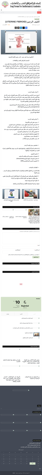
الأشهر (34, 314)
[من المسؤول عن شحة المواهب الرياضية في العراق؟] (30, 370)
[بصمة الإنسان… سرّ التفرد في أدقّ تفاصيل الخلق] (8, 212)
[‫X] (24, 28)
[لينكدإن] (21, 28)
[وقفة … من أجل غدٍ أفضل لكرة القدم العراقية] (34, 433)
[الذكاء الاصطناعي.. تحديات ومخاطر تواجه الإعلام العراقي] (7, 426)
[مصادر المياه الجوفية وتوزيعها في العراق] (36, 325)
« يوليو (40, 468)
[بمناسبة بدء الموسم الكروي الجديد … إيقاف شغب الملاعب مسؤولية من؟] (34, 418)
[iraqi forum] (21, 4)
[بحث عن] (1, 10)
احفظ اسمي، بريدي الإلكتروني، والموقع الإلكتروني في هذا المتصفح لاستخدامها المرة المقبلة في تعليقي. (23, 254)
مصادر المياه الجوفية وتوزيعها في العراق (26, 323)
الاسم (38, 245)
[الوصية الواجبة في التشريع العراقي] (36, 320)
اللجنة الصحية (31, 16)
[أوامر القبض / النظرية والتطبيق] (36, 339)
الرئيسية (37, 16)
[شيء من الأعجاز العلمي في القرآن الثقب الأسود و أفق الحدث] (36, 329)
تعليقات (7, 314)
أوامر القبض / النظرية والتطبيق (28, 337)
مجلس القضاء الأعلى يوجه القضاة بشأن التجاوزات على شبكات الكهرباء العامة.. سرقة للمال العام (31, 361)
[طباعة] (16, 28)
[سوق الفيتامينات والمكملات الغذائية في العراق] (21, 212)
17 (38, 461)
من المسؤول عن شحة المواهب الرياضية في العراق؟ (28, 12)
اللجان (34, 16)
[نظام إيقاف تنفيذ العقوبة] (36, 334)
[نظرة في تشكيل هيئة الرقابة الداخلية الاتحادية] (11, 354)
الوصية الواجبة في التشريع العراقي (27, 318)
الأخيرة (21, 314)
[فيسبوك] (26, 28)
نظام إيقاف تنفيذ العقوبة (29, 332)
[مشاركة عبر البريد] (18, 28)
